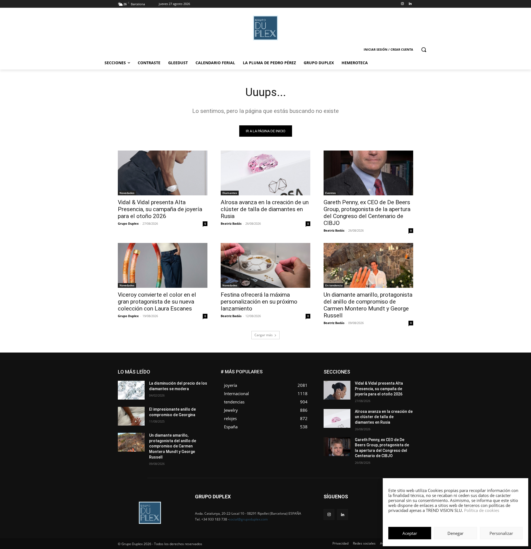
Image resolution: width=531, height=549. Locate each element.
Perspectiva (404, 391)
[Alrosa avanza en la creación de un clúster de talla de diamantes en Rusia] (265, 173)
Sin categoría (402, 395)
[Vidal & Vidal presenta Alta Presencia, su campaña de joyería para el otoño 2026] (162, 173)
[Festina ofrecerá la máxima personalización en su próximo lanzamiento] (265, 265)
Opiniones (380, 391)
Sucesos (406, 399)
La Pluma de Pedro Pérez (393, 382)
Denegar (455, 533)
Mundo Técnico (400, 386)
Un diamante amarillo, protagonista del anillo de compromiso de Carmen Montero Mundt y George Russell (368, 305)
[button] (423, 49)
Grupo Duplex (128, 223)
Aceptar (409, 533)
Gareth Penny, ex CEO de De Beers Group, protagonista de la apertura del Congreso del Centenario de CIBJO (367, 212)
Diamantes (229, 193)
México (375, 386)
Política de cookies (481, 510)
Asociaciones (358, 370)
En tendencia (334, 285)
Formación (404, 378)
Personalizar (501, 533)
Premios (354, 395)
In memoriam (357, 382)
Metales (356, 386)
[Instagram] (402, 4)
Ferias (384, 378)
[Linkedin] (410, 4)
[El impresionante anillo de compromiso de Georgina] (131, 416)
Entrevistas (385, 374)
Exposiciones (362, 378)
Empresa (406, 370)
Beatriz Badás (231, 223)
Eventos (330, 193)
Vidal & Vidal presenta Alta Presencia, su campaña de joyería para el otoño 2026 (160, 209)
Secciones (376, 395)
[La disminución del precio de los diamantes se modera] (131, 390)
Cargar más (263, 335)
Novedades (126, 193)
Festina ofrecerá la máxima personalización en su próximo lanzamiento (259, 301)
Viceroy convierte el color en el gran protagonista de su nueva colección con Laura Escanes (157, 301)
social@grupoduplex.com (248, 519)
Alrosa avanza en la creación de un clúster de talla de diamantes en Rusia (265, 209)
